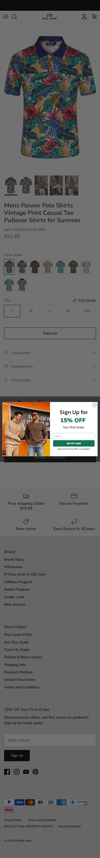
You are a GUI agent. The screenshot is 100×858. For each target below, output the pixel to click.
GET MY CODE (74, 443)
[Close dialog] (95, 405)
